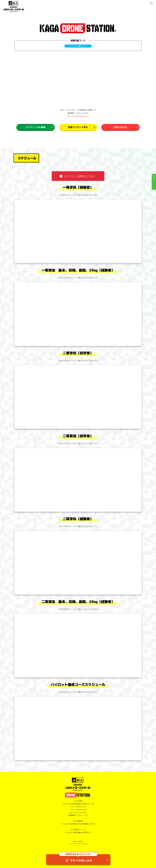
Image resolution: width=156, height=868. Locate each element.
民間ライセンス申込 (78, 127)
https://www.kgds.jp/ (80, 116)
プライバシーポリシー (78, 841)
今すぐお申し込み (78, 858)
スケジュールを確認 (36, 127)
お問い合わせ (120, 127)
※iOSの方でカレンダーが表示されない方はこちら (78, 195)
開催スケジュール (154, 182)
